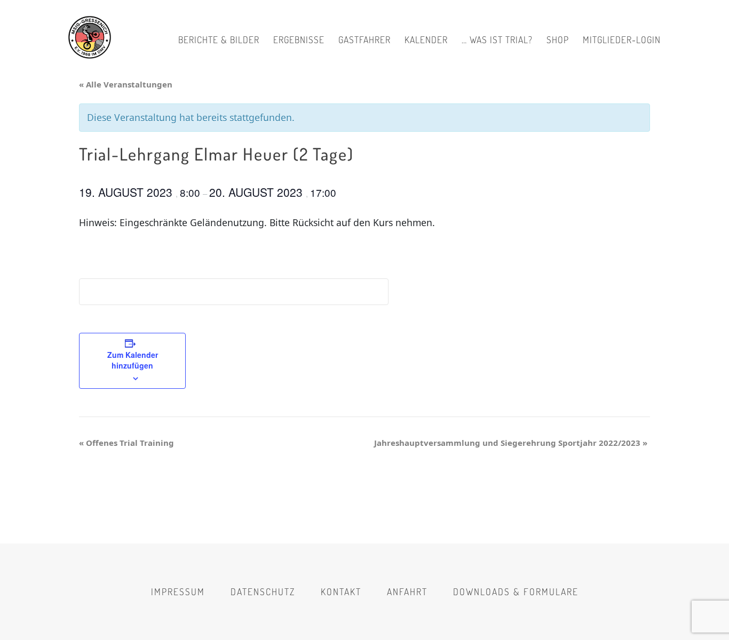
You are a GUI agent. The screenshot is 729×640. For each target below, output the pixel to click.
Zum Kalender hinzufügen (132, 360)
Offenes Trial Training (126, 442)
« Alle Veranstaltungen (125, 84)
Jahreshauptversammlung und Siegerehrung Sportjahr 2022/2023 (510, 442)
